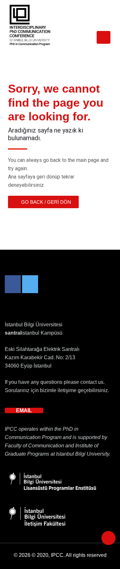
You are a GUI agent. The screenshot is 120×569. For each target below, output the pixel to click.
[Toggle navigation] (103, 37)
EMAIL (24, 410)
